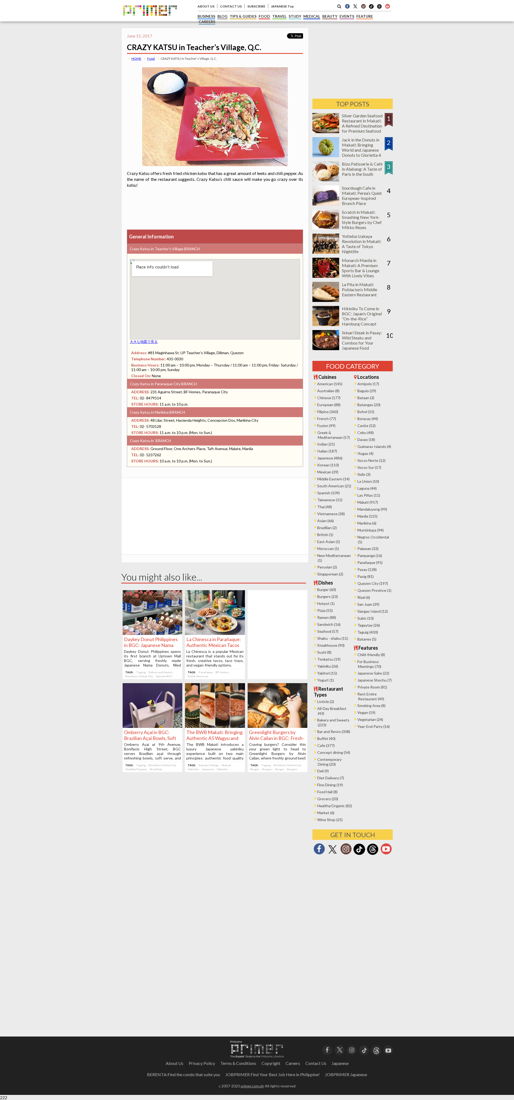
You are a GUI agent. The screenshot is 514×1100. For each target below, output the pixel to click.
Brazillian (156, 769)
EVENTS (346, 16)
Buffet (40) (326, 738)
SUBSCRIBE (256, 6)
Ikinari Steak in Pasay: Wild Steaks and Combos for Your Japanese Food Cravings (362, 343)
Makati (226, 765)
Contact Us (315, 1063)
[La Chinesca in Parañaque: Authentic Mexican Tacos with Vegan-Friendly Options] (215, 633)
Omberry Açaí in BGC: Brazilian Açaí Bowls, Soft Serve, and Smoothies (150, 738)
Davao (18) (366, 439)
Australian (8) (328, 390)
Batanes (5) (366, 639)
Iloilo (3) (364, 474)
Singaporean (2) (330, 574)
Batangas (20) (368, 404)
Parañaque (206, 672)
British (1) (325, 534)
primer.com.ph (252, 1086)
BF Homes (222, 672)
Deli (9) (323, 771)
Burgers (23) (327, 596)
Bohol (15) (365, 411)
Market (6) (325, 812)
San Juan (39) (368, 604)
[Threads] (372, 854)
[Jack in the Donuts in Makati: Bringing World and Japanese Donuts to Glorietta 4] (325, 155)
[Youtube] (387, 6)
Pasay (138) (367, 569)
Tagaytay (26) (368, 625)
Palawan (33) (368, 548)
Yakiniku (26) (327, 666)
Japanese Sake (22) (373, 673)
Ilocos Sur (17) (369, 467)
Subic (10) (365, 618)
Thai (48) (324, 506)
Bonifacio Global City (139, 676)
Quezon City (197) (372, 583)
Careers (293, 1063)
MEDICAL (311, 16)
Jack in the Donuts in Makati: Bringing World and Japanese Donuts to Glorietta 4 (361, 147)
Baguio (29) (366, 390)
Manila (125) (367, 516)
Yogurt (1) (325, 680)
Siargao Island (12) (372, 611)
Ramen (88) (326, 617)
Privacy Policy (202, 1063)
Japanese (208, 769)
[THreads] (379, 8)
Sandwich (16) (329, 624)
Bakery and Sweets (161, 672)
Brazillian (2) (327, 527)
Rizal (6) (363, 597)
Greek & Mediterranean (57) (333, 435)
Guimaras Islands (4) (374, 446)
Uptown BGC (164, 676)
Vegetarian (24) (370, 719)
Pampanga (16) (369, 555)
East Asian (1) (328, 541)
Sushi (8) (324, 652)
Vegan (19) (366, 712)
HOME (136, 59)
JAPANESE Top (282, 6)
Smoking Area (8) (371, 705)
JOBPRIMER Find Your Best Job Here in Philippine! (272, 1074)
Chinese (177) (329, 397)
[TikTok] (371, 8)
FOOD (264, 16)
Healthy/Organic (136, 769)
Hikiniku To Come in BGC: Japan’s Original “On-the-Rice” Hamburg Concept (362, 316)
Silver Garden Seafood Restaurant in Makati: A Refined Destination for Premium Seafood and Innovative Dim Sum (362, 128)
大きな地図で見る (144, 341)
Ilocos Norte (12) (371, 460)
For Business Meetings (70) (369, 664)
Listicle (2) (325, 701)
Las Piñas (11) (368, 495)
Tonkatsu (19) (329, 659)
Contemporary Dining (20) (329, 761)
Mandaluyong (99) (372, 509)
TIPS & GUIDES (243, 16)
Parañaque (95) (370, 562)
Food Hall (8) (327, 792)
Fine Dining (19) (330, 785)
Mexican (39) (327, 472)
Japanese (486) (329, 458)
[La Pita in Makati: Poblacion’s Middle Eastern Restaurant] (325, 300)
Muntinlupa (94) (370, 530)
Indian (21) (326, 444)
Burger (254, 769)
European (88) (329, 404)
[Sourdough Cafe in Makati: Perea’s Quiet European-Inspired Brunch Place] (325, 203)
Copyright (271, 1063)
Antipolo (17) (368, 383)
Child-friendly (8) (371, 654)
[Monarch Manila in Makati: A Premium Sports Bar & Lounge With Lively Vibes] (325, 276)
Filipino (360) (327, 411)
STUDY (295, 16)
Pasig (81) (365, 576)
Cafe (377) (326, 745)
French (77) (326, 418)
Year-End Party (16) (373, 726)
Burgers (267, 769)
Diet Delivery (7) (330, 778)
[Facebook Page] (347, 6)
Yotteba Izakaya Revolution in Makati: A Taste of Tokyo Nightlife (361, 244)
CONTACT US (231, 6)
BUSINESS (206, 16)
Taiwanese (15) (329, 499)
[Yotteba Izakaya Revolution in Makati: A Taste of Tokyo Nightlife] (325, 252)
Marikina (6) (366, 523)
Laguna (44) (367, 488)
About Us (174, 1063)
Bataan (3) (365, 397)
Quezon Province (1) (374, 590)
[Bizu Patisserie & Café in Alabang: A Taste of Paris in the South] (325, 179)
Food (151, 59)
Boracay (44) (367, 418)
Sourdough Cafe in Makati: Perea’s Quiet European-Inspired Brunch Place (362, 195)
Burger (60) (326, 589)
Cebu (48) (365, 432)
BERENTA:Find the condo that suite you (183, 1074)
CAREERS (207, 21)
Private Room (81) (372, 687)
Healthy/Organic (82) (334, 805)
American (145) (329, 383)
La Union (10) (368, 481)
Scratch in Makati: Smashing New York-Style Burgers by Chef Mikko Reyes (362, 219)
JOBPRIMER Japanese (346, 1074)
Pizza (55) (325, 610)
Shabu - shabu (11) (332, 638)
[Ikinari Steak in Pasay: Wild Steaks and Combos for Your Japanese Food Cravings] (325, 348)
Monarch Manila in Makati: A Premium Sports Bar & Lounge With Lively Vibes (360, 268)
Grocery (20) (327, 798)
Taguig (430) (367, 632)
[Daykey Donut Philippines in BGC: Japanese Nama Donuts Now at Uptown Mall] (152, 633)
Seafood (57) (327, 631)
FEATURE (364, 16)
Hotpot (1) (326, 603)
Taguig (141, 672)
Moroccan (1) (328, 548)
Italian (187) (327, 451)
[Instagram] (363, 6)
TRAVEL (279, 16)
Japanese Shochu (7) (374, 680)
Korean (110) (328, 465)
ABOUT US (206, 6)
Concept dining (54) (333, 752)
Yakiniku (193, 769)
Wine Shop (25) (330, 819)
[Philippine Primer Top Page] (150, 19)
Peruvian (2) (327, 567)
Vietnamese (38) (331, 513)
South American (198, 676)
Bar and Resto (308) (333, 731)
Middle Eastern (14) (333, 479)
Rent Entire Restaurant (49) (370, 696)
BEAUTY (329, 16)
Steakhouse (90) (331, 645)
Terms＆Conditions (238, 1063)
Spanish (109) (328, 493)
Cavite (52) (366, 425)
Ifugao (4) (365, 453)
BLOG (222, 16)
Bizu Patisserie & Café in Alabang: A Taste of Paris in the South (362, 169)
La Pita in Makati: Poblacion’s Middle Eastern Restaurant (359, 289)
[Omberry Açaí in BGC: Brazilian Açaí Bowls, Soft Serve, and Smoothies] (152, 726)
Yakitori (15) (327, 673)
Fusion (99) (326, 425)
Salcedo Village (209, 765)
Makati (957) (367, 502)
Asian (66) (325, 520)
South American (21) (334, 486)
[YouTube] (388, 1049)
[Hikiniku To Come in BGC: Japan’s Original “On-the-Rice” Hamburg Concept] (325, 324)
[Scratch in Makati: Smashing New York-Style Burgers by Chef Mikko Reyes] (325, 227)
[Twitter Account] (355, 6)
